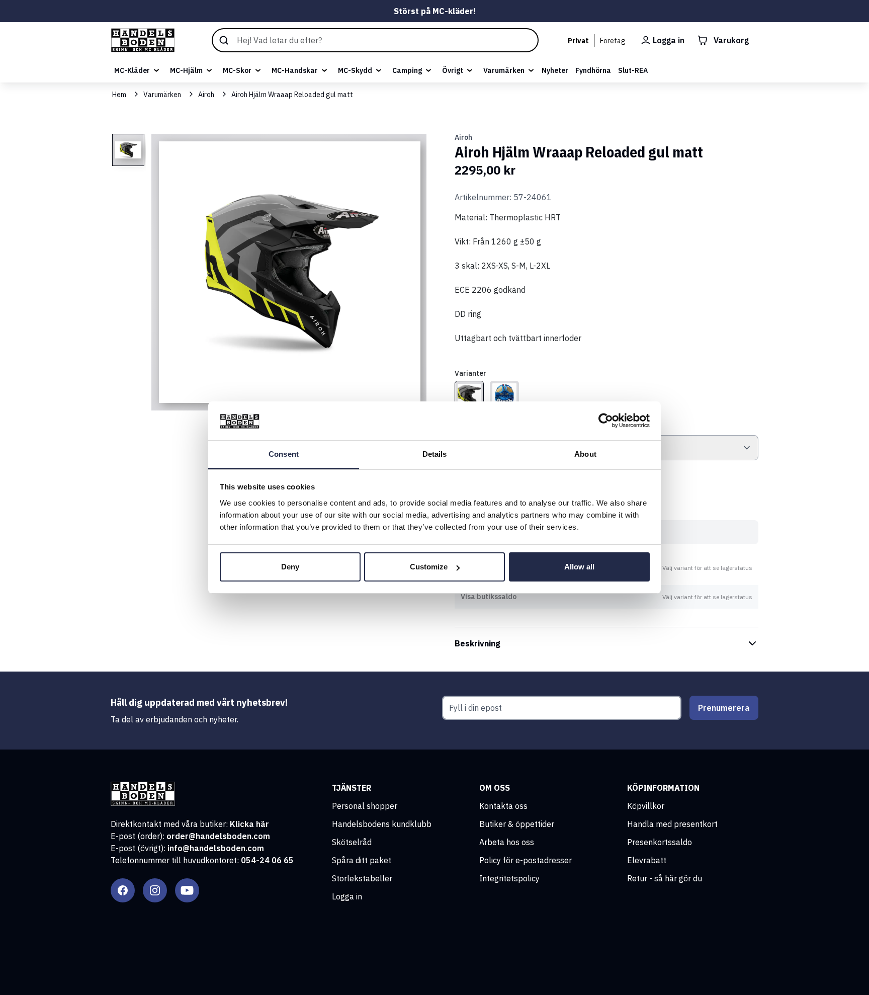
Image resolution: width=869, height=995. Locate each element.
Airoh (206, 94)
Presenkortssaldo (659, 842)
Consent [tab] (284, 454)
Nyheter (555, 70)
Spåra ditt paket (361, 860)
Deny (290, 566)
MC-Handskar (295, 70)
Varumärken (504, 70)
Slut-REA (633, 70)
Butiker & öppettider (516, 824)
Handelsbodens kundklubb (381, 824)
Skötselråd (352, 842)
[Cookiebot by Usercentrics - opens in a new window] (606, 421)
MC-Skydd (355, 70)
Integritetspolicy (509, 878)
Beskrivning (477, 643)
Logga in (347, 896)
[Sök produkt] (375, 40)
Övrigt (452, 70)
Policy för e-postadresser (525, 860)
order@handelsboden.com (218, 836)
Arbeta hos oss (506, 842)
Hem (119, 94)
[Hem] (143, 40)
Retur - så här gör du (664, 878)
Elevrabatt (646, 860)
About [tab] (585, 454)
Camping (407, 70)
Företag (613, 40)
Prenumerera (724, 708)
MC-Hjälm (186, 70)
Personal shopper (364, 806)
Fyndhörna (593, 70)
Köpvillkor (645, 806)
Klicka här (249, 824)
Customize (429, 566)
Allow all (579, 566)
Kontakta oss (503, 806)
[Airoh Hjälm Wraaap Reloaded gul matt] (469, 396)
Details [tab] (434, 454)
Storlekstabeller (362, 878)
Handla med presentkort (672, 824)
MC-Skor (237, 70)
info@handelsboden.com (215, 848)
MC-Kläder (132, 70)
